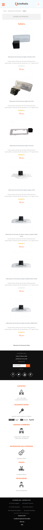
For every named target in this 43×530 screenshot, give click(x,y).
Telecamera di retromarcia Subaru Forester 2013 (21, 57)
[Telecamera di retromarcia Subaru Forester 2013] (21, 42)
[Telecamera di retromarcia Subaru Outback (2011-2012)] (21, 263)
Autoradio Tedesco (28, 507)
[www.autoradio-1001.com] (21, 3)
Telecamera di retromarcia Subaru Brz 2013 (21, 101)
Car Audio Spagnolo (14, 507)
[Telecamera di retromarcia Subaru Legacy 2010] (21, 175)
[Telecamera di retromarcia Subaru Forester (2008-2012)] (21, 308)
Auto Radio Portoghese (14, 510)
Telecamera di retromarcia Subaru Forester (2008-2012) (21, 323)
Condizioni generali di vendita (22, 519)
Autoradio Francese (27, 503)
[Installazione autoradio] (21, 484)
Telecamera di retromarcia (14, 11)
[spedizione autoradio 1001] (21, 452)
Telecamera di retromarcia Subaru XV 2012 (22, 145)
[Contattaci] (21, 392)
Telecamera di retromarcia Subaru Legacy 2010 (21, 190)
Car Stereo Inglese (14, 503)
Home (4, 11)
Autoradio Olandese (29, 510)
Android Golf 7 (22, 516)
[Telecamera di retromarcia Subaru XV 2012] (21, 130)
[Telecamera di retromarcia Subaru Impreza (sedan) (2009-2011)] (21, 219)
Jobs (22, 525)
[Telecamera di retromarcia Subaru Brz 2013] (21, 86)
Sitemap (22, 522)
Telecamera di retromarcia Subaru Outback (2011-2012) (21, 279)
